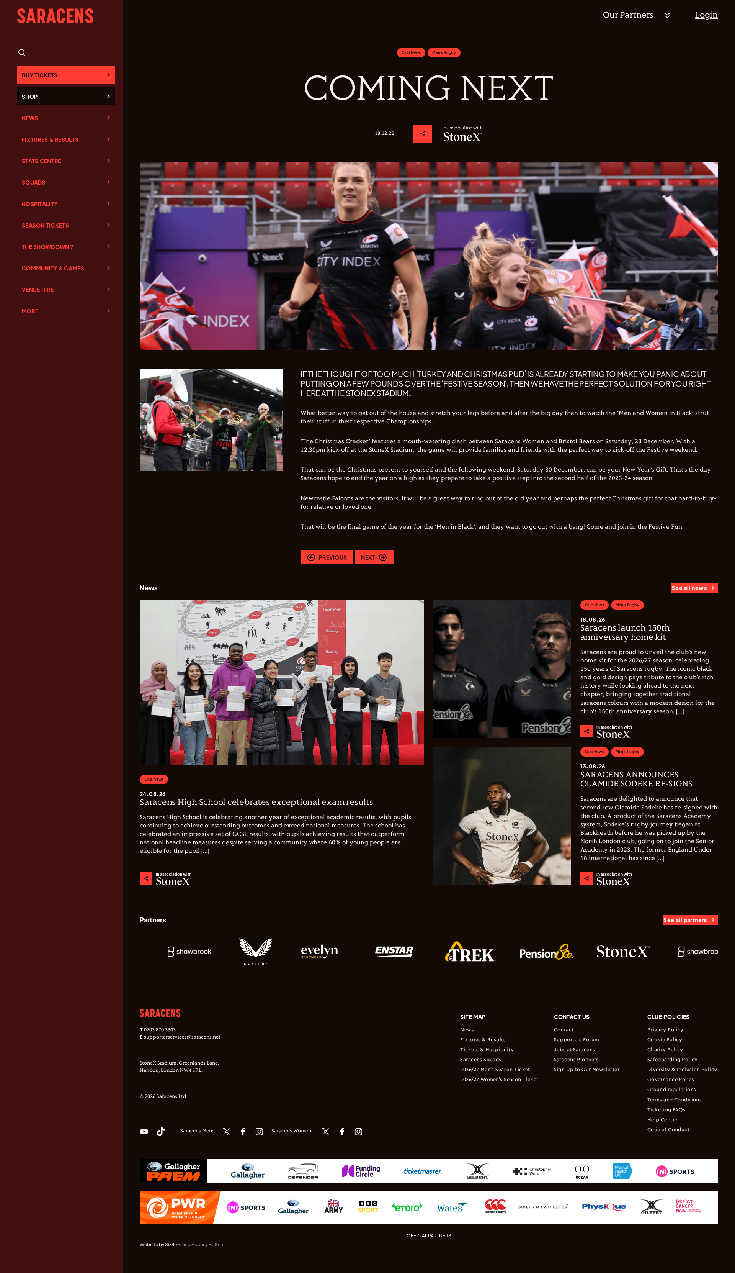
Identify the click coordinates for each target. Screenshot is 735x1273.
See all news (689, 587)
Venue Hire (38, 289)
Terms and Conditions (674, 1100)
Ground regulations (671, 1090)
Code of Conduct (668, 1130)
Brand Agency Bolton (200, 1244)
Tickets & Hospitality (487, 1050)
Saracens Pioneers (576, 1060)
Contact (564, 1030)
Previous (333, 557)
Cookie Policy (664, 1040)
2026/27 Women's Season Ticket (499, 1080)
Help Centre (662, 1120)
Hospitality (39, 203)
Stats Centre (41, 160)
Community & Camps (53, 268)
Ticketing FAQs (666, 1110)
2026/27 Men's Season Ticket (495, 1070)
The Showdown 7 (48, 246)
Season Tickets (45, 225)
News (30, 118)
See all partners (685, 919)
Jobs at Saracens (574, 1050)
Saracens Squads (480, 1060)
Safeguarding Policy (672, 1060)
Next (368, 557)
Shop (30, 96)
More (30, 311)
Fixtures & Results (50, 139)
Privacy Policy (665, 1030)
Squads (34, 182)
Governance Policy (671, 1080)
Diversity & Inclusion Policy (682, 1070)
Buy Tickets (39, 75)
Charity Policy (665, 1050)
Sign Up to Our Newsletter (587, 1070)
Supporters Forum (576, 1040)
